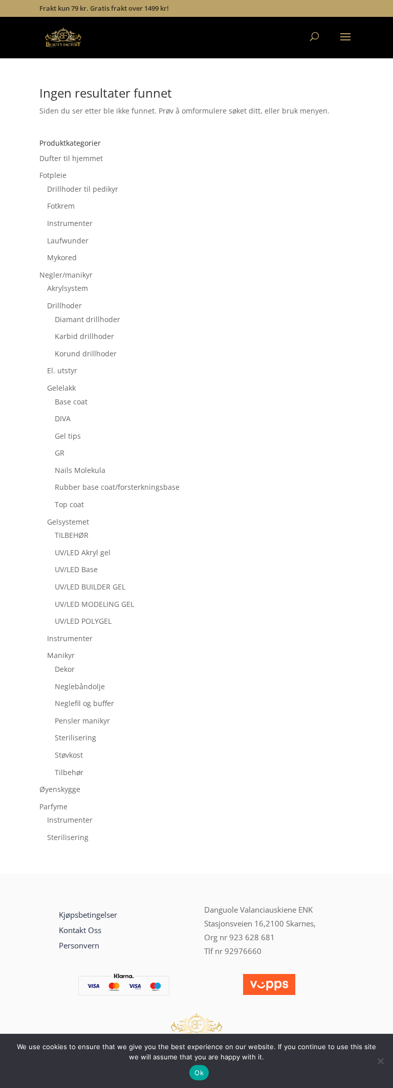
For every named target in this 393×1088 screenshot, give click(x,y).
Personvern (79, 945)
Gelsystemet (68, 522)
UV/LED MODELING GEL (94, 604)
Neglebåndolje (80, 686)
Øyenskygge (59, 789)
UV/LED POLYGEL (83, 621)
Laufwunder (68, 240)
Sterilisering (75, 737)
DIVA (63, 418)
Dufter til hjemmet (71, 158)
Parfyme (53, 806)
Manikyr (61, 655)
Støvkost (69, 755)
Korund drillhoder (86, 353)
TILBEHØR (72, 535)
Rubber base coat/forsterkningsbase (117, 487)
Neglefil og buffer (84, 703)
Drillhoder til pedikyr (82, 189)
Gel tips (68, 436)
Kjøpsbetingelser (88, 915)
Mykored (62, 257)
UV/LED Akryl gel (83, 552)
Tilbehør (69, 772)
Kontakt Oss (80, 930)
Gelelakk (61, 388)
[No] (380, 1061)
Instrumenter (70, 223)
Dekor (65, 669)
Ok (199, 1073)
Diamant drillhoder (87, 319)
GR (59, 453)
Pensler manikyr (82, 721)
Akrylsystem (67, 288)
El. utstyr (62, 370)
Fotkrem (61, 206)
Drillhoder (64, 305)
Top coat (69, 504)
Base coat (71, 401)
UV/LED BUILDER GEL (90, 587)
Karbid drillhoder (84, 336)
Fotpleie (53, 175)
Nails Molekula (80, 470)
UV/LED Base (76, 569)
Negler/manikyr (66, 275)
